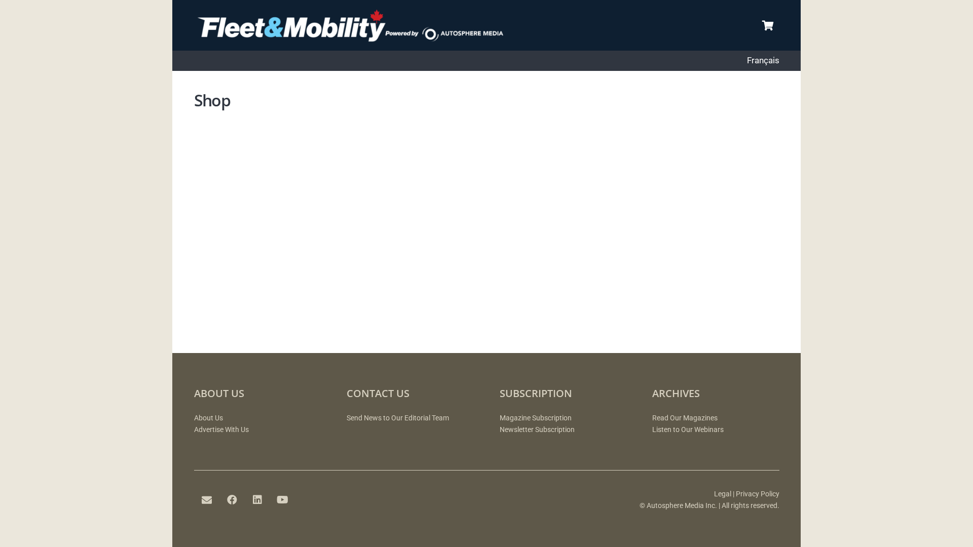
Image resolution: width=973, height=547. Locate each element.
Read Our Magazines (685, 418)
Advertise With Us (221, 429)
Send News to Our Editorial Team (398, 418)
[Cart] (768, 25)
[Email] (206, 500)
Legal (722, 494)
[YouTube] (282, 500)
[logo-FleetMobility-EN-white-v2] (360, 25)
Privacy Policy (757, 494)
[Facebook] (232, 500)
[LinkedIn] (257, 500)
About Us (208, 418)
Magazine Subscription (536, 418)
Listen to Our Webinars (688, 429)
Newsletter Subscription (537, 429)
